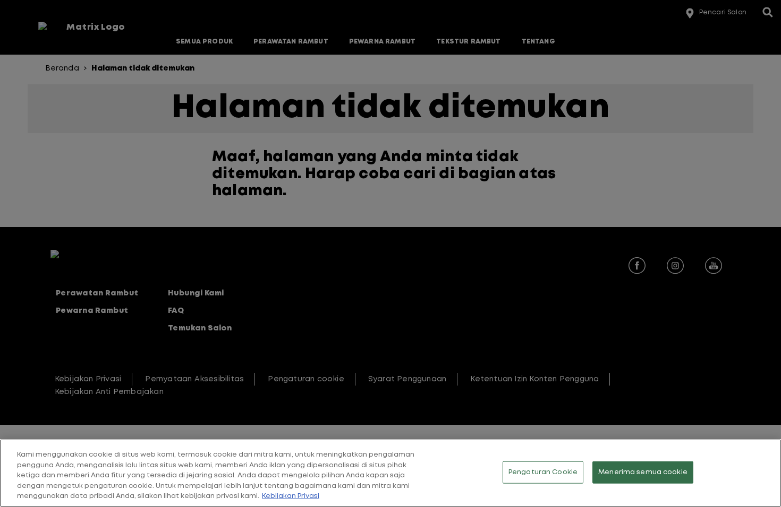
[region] (390, 473)
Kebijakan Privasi (290, 496)
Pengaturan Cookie (543, 472)
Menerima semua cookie (642, 472)
